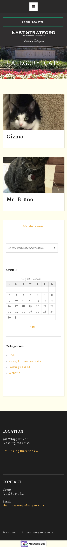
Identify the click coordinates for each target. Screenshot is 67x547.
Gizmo (15, 137)
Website (14, 373)
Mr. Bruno (20, 200)
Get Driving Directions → (20, 451)
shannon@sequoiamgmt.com (23, 506)
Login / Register (33, 22)
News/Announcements (24, 361)
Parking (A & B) (19, 367)
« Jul (33, 327)
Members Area (33, 226)
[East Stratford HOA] (33, 36)
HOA (11, 355)
